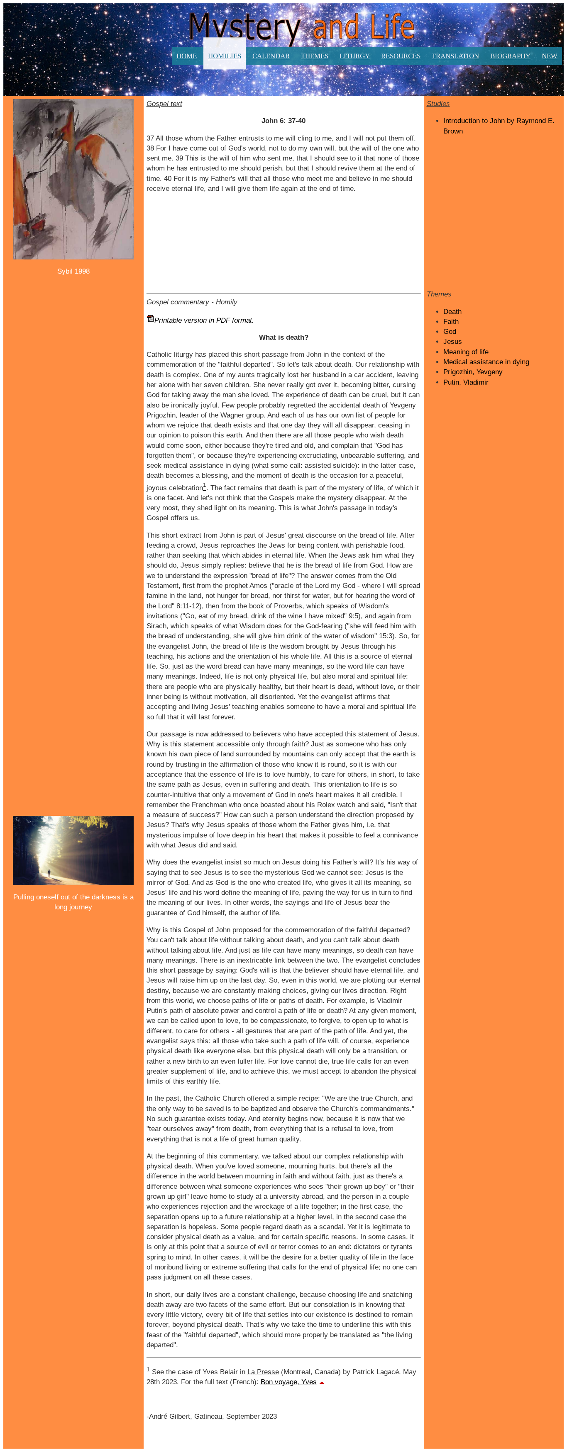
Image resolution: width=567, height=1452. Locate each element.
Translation (455, 56)
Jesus (452, 342)
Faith (451, 322)
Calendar (271, 56)
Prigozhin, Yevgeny (473, 372)
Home (186, 56)
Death (452, 312)
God (449, 332)
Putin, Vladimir (466, 382)
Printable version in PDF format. (204, 320)
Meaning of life (466, 352)
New (549, 56)
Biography (510, 56)
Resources (400, 56)
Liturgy (355, 56)
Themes (314, 56)
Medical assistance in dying (486, 362)
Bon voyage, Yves (289, 1382)
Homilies (224, 56)
